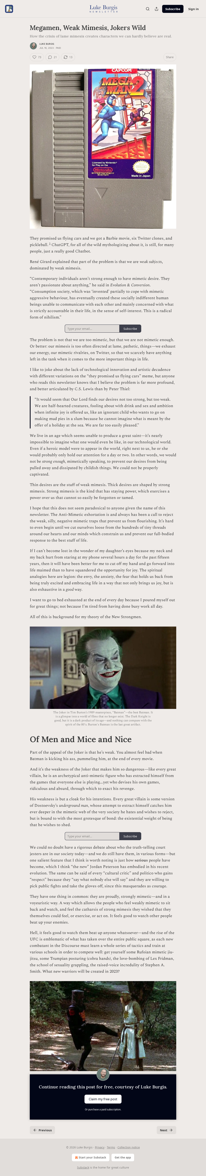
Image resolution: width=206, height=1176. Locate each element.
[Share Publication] (156, 9)
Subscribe (172, 9)
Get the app (123, 1157)
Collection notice (128, 1147)
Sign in (193, 9)
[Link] (24, 739)
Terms (111, 1147)
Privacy (99, 1147)
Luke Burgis (46, 43)
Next (163, 1130)
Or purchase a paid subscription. (103, 1109)
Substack (83, 1167)
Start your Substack (92, 1157)
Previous (45, 1130)
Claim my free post (103, 1099)
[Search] (148, 9)
